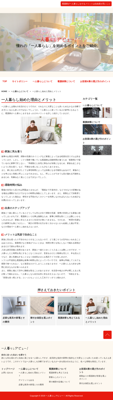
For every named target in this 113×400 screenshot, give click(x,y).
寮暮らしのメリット (57, 377)
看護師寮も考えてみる (69, 318)
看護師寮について (66, 81)
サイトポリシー (20, 81)
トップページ (8, 369)
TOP (4, 81)
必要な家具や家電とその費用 (31, 384)
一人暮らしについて (43, 81)
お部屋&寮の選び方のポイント (95, 81)
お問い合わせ (7, 373)
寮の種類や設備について (59, 382)
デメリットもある (26, 380)
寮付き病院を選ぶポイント (90, 383)
